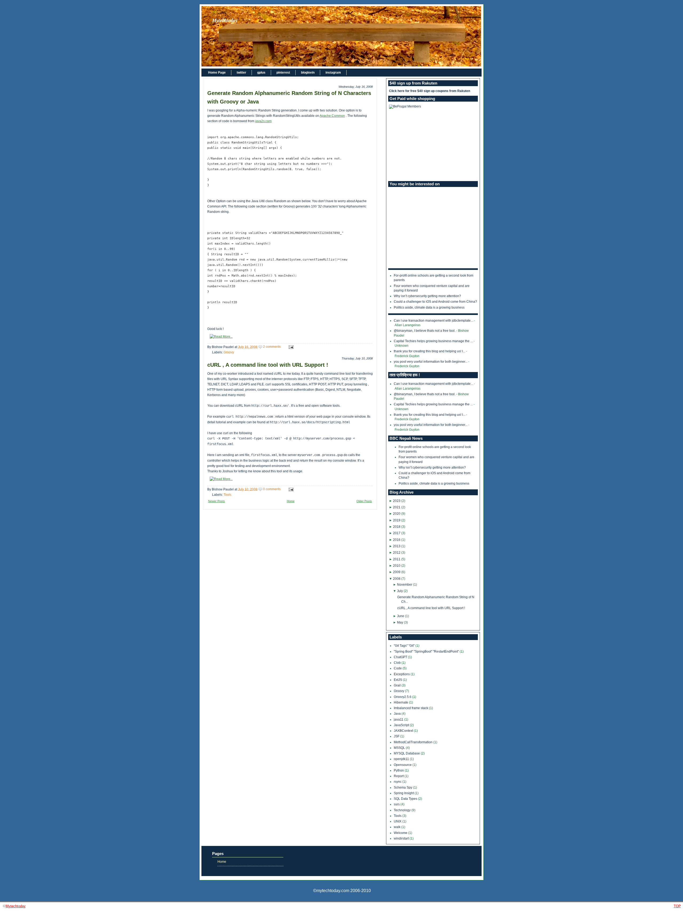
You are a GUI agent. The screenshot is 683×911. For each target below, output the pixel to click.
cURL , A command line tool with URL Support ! (267, 365)
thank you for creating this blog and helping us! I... (429, 351)
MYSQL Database (407, 753)
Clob (398, 663)
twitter (241, 72)
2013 (396, 546)
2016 (396, 540)
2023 (396, 501)
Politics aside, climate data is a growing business (429, 307)
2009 (396, 572)
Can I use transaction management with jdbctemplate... (433, 320)
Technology (402, 810)
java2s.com (263, 121)
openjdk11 (402, 759)
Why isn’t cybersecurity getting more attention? (427, 296)
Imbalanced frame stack (411, 708)
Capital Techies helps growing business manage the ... (433, 341)
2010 (396, 566)
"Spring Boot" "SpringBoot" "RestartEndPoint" (427, 651)
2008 (396, 579)
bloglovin (308, 72)
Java (398, 714)
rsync (398, 782)
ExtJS (398, 680)
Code (398, 668)
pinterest (283, 72)
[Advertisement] (433, 144)
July (400, 591)
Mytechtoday (224, 20)
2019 (396, 520)
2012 (396, 552)
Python (399, 770)
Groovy (229, 352)
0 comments (272, 489)
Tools (227, 495)
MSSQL (400, 748)
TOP (677, 906)
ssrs (397, 804)
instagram (333, 72)
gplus (261, 72)
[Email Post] (290, 347)
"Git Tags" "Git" (404, 646)
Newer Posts (216, 501)
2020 (396, 514)
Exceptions (402, 674)
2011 (396, 559)
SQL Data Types (406, 799)
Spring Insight (404, 793)
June (400, 616)
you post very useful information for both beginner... (430, 361)
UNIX (398, 821)
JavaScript (402, 725)
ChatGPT (401, 657)
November (404, 584)
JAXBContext (404, 731)
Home (291, 501)
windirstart (402, 838)
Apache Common (332, 116)
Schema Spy (403, 787)
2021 (396, 507)
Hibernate (401, 702)
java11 (399, 719)
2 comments (272, 347)
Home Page (217, 72)
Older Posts (364, 501)
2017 (396, 533)
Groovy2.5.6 (403, 697)
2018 (396, 527)
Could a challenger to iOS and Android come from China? (435, 301)
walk (397, 827)
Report (399, 776)
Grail (398, 685)
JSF (397, 736)
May (400, 622)
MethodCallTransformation (413, 742)
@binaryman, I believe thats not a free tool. (424, 331)
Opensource (403, 765)
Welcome (401, 833)
